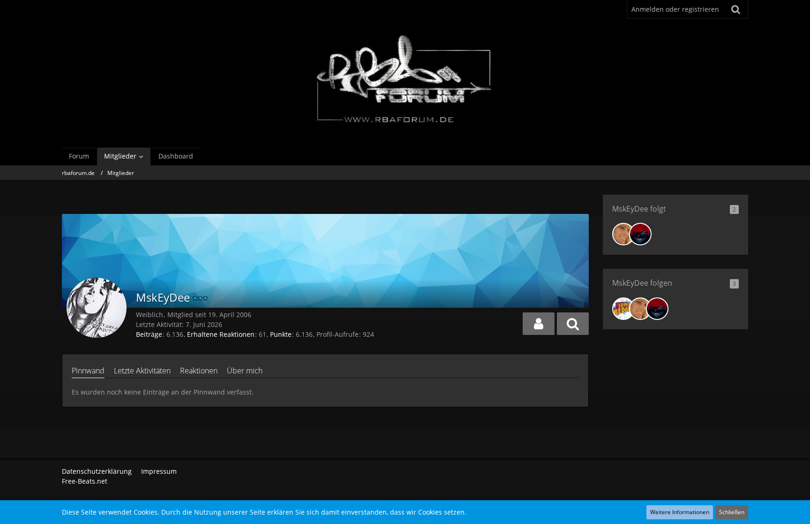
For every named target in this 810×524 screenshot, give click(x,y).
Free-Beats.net (84, 481)
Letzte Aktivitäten (142, 370)
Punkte (281, 334)
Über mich (244, 370)
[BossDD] (623, 308)
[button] (539, 323)
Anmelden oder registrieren (675, 9)
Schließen (731, 512)
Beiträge (149, 334)
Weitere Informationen (679, 512)
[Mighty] (623, 234)
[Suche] (736, 9)
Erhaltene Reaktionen (221, 334)
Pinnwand (88, 370)
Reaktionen (199, 370)
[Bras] (640, 234)
